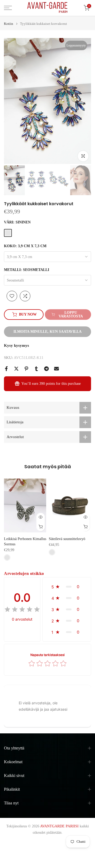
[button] (67, 587)
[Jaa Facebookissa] (6, 368)
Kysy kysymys (16, 345)
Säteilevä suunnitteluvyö (67, 539)
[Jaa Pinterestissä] (26, 368)
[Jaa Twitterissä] (16, 368)
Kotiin (8, 23)
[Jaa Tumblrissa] (36, 368)
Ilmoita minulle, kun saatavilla (47, 332)
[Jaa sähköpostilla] (56, 368)
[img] (22, 610)
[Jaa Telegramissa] (46, 368)
